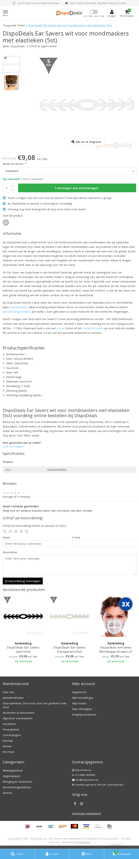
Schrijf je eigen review (43, 46)
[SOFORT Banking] (64, 828)
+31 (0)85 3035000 (84, 775)
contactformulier (92, 328)
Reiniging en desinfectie (17, 781)
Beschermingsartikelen (17, 787)
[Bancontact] (52, 828)
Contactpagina (12, 735)
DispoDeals (17, 46)
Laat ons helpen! (13, 446)
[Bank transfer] (41, 828)
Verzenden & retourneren (18, 712)
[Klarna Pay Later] (99, 828)
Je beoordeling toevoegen (22, 581)
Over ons (8, 692)
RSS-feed (8, 752)
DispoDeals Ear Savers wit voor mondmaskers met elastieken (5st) (70, 25)
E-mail (76, 537)
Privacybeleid (11, 729)
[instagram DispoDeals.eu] (81, 803)
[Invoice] (110, 828)
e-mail (60, 328)
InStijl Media (83, 842)
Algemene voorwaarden (18, 718)
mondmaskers (19, 307)
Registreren (79, 692)
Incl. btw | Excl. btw (94, 16)
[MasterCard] (75, 828)
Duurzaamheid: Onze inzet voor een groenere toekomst (34, 705)
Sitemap (8, 740)
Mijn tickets (79, 703)
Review (7, 746)
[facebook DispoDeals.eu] (75, 803)
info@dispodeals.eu (86, 779)
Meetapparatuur (13, 770)
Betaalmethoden (13, 697)
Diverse (7, 793)
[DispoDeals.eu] (69, 13)
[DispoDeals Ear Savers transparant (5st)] (69, 616)
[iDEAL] (29, 828)
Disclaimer (9, 724)
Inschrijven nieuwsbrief (86, 813)
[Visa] (87, 828)
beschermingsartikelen (17, 311)
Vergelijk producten (84, 714)
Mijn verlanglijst (82, 709)
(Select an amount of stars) (35, 525)
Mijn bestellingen (82, 697)
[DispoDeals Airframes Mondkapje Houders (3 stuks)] (115, 616)
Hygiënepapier (11, 776)
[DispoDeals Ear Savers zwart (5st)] (23, 616)
